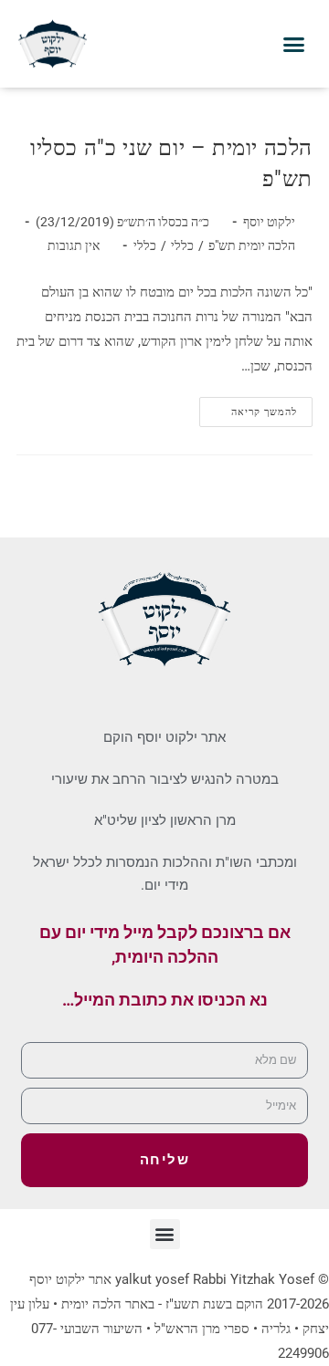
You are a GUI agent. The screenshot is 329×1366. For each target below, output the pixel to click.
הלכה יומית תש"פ (251, 245)
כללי (182, 245)
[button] (294, 43)
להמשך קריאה (248, 407)
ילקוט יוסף (269, 221)
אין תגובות (74, 245)
